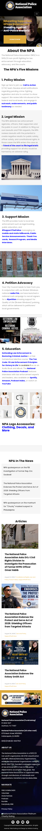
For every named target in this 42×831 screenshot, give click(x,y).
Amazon (6, 380)
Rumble (4, 801)
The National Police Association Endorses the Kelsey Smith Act (19, 673)
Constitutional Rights (22, 577)
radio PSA (14, 293)
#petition (11, 299)
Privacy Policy (7, 809)
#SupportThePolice (11, 230)
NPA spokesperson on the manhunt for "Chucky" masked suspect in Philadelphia (20, 506)
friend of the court (12, 145)
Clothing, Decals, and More (18, 428)
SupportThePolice (25, 580)
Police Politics (13, 580)
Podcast (5, 799)
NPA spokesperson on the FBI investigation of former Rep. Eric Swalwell (18, 471)
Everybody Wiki (7, 804)
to (22, 145)
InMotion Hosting (33, 828)
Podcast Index (18, 380)
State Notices (7, 796)
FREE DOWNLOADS (8, 790)
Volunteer (5, 793)
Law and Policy (21, 634)
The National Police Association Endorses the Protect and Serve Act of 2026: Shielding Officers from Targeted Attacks (19, 620)
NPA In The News (21, 461)
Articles (21, 521)
